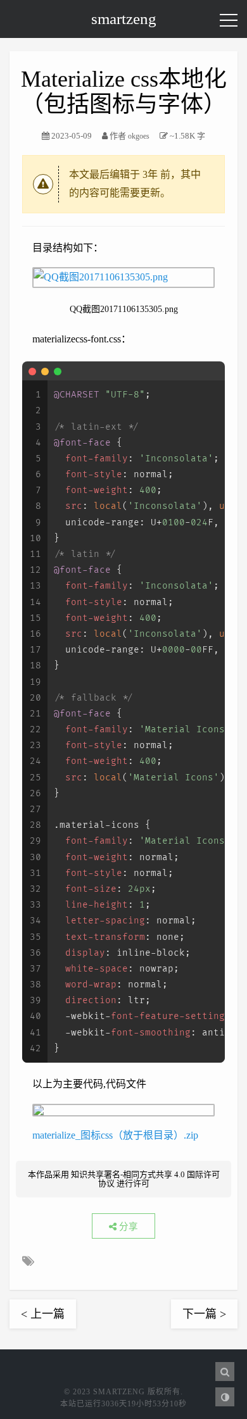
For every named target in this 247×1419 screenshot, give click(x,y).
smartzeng (123, 18)
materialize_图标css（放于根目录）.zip (115, 1135)
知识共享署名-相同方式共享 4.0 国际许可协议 (145, 1179)
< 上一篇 (43, 1314)
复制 (208, 370)
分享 (127, 1227)
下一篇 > (204, 1314)
